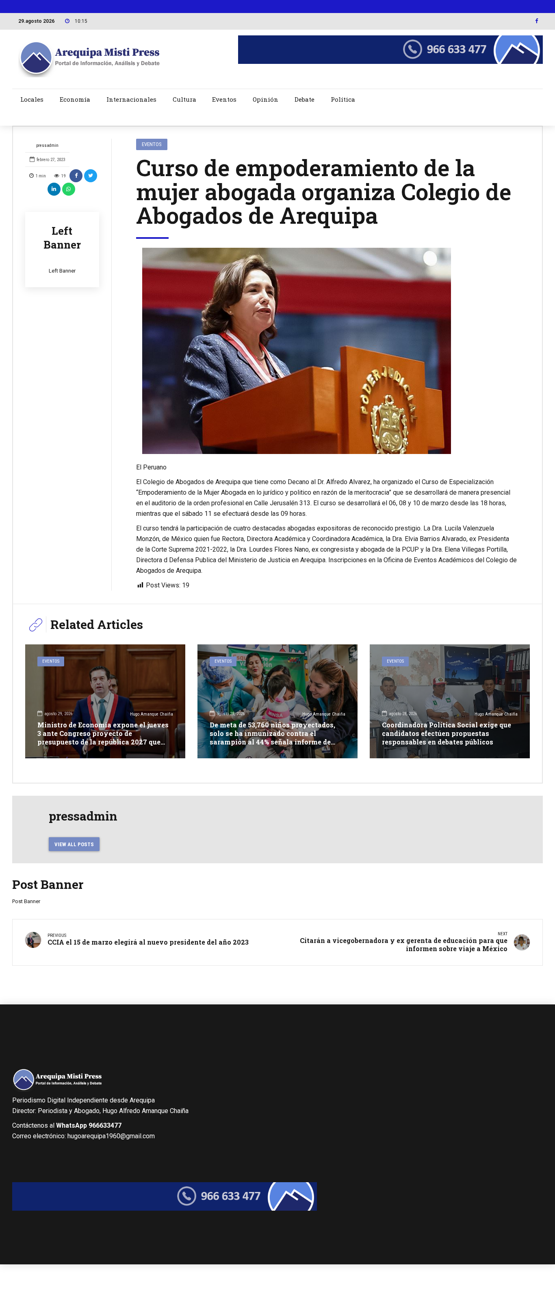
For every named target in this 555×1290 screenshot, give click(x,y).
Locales (31, 99)
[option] (327, 351)
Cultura (184, 99)
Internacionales (131, 99)
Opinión (265, 99)
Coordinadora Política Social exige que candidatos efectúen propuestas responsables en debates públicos (446, 733)
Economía (75, 99)
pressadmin (47, 145)
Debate (304, 99)
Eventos (224, 99)
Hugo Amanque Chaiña (151, 714)
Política (343, 99)
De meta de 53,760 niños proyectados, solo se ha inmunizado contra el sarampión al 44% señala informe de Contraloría (272, 737)
